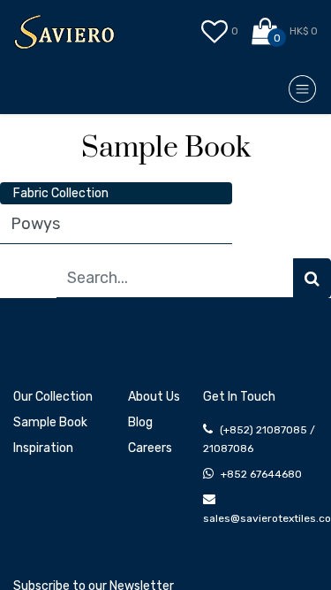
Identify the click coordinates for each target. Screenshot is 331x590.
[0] (266, 32)
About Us (154, 396)
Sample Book (50, 422)
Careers (150, 448)
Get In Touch (239, 396)
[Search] (312, 278)
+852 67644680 (261, 474)
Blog (140, 422)
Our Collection (53, 396)
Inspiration (43, 448)
